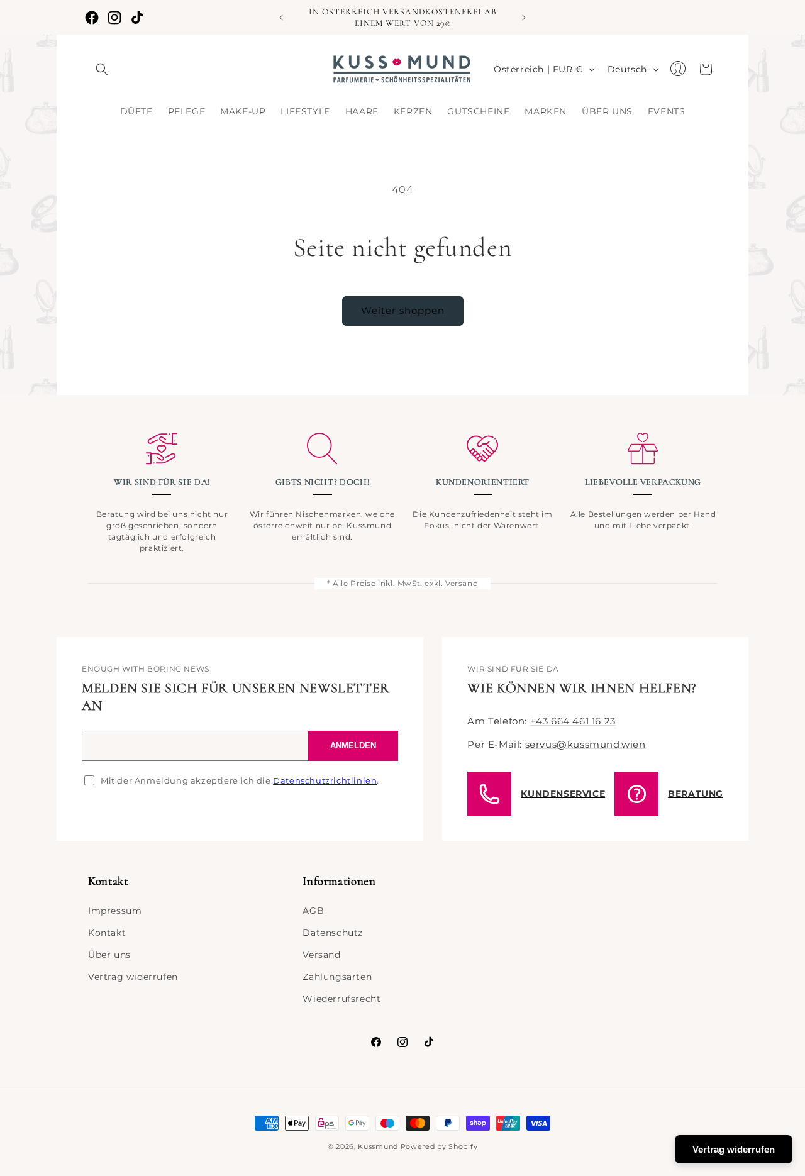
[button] (102, 69)
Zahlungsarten (337, 976)
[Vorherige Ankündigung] (281, 18)
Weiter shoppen (403, 310)
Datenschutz (333, 932)
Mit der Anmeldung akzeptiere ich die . (240, 780)
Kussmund (378, 1146)
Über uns (109, 954)
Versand (461, 583)
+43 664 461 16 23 (573, 721)
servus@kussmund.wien (585, 744)
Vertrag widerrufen (133, 976)
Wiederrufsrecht (341, 998)
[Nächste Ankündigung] (524, 18)
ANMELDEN (353, 745)
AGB (313, 910)
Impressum (115, 910)
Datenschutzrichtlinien (325, 780)
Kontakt (107, 932)
